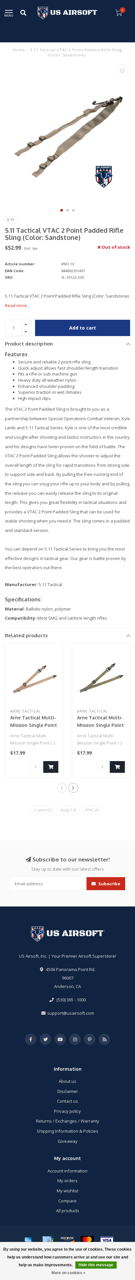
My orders (67, 1181)
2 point (43, 809)
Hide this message (96, 1265)
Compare (67, 1201)
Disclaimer (67, 1091)
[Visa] (107, 1240)
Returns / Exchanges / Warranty (67, 1121)
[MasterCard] (87, 1240)
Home (19, 49)
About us (67, 1081)
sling (68, 809)
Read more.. (17, 305)
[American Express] (28, 1240)
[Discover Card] (67, 1240)
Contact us (67, 1101)
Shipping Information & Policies (67, 1131)
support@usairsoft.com (70, 1013)
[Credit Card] (48, 1240)
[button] (61, 210)
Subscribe (108, 884)
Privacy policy (67, 1111)
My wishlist (67, 1191)
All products (67, 1211)
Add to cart (82, 328)
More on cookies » (68, 1273)
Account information (67, 1171)
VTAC (92, 809)
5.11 (10, 219)
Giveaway (68, 1141)
